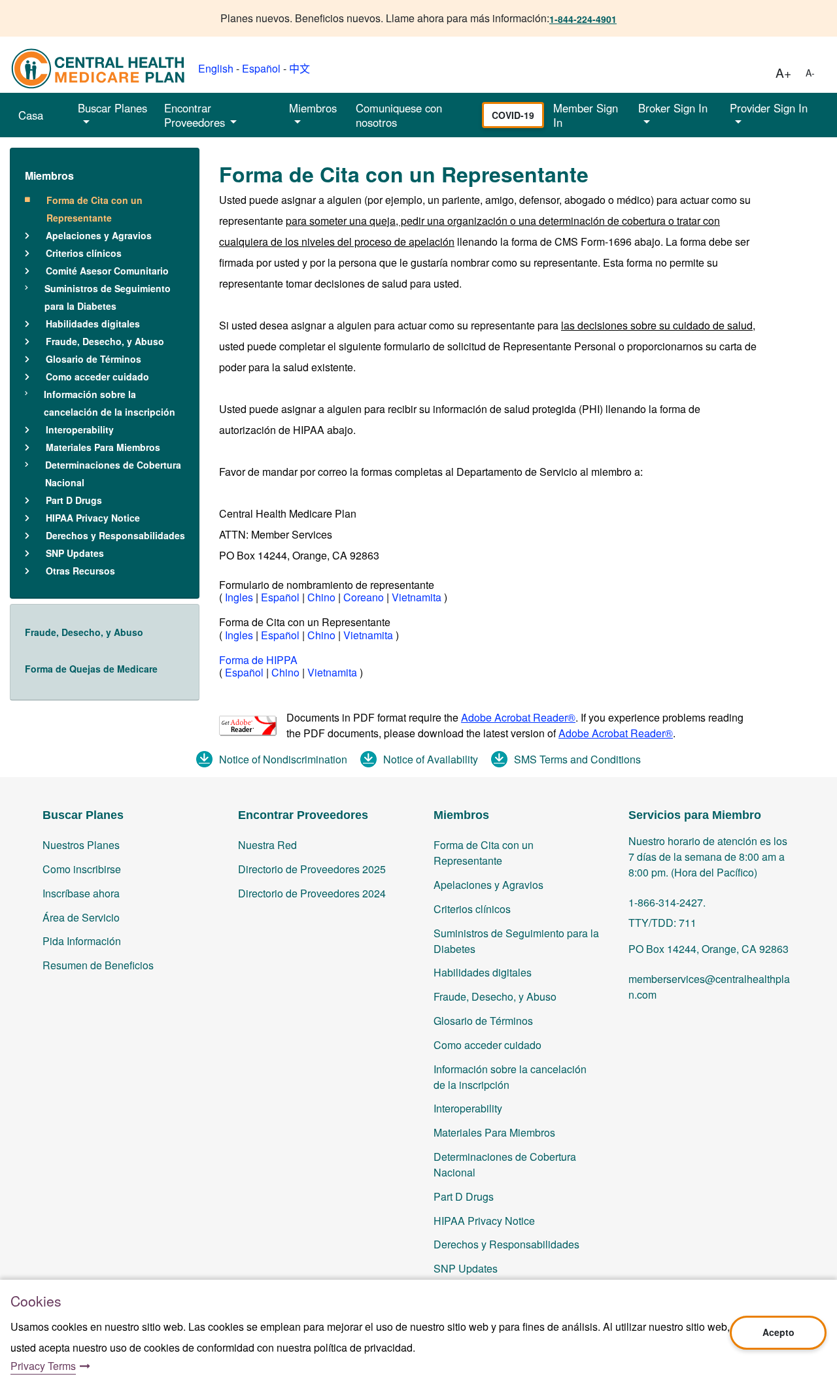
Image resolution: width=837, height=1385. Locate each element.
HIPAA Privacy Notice (93, 517)
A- (810, 72)
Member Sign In (585, 115)
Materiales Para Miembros (103, 447)
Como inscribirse (82, 868)
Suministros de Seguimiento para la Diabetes (107, 297)
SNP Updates (75, 552)
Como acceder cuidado (97, 376)
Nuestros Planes (81, 844)
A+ (783, 72)
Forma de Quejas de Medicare (91, 668)
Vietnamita (418, 597)
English (215, 68)
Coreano (364, 597)
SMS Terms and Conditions (577, 759)
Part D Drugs (74, 500)
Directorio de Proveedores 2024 (312, 893)
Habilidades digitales (93, 323)
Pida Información (82, 940)
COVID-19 (513, 115)
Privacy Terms (43, 1365)
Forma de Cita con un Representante (94, 208)
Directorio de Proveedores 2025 (312, 868)
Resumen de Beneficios (98, 965)
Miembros (49, 175)
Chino (322, 597)
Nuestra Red (267, 844)
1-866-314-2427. (667, 902)
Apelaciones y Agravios (99, 235)
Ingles (239, 597)
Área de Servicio (81, 917)
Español (261, 68)
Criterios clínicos (84, 252)
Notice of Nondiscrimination (283, 759)
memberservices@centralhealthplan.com (709, 986)
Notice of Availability (430, 759)
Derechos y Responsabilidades (115, 535)
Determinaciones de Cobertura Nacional (113, 473)
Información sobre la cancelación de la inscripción (109, 403)
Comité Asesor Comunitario (107, 270)
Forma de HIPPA (258, 659)
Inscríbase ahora (81, 893)
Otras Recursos (80, 570)
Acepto (778, 1332)
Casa (30, 115)
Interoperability (80, 429)
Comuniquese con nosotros (399, 115)
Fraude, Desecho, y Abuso (105, 341)
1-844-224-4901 (583, 18)
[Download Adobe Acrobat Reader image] (248, 726)
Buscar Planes (112, 108)
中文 (299, 68)
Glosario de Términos (93, 358)
